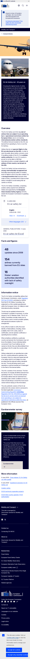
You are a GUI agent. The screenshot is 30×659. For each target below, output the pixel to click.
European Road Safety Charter (10, 557)
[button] (12, 216)
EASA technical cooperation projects (12, 491)
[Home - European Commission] (5, 5)
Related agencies (6, 583)
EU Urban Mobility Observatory (10, 561)
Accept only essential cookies (18, 655)
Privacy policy (5, 618)
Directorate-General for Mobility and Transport (12, 541)
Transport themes (8, 33)
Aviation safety (5, 488)
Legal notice (5, 621)
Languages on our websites (9, 611)
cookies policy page (13, 637)
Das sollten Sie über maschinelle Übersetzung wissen (14, 22)
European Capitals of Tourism (10, 576)
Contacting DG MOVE (7, 531)
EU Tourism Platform (7, 579)
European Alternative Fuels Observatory (13, 564)
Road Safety (5, 554)
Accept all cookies (14, 650)
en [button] (19, 5)
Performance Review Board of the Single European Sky (13, 572)
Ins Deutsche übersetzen (12, 21)
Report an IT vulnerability (8, 608)
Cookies (3, 615)
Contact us (4, 605)
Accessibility (5, 625)
